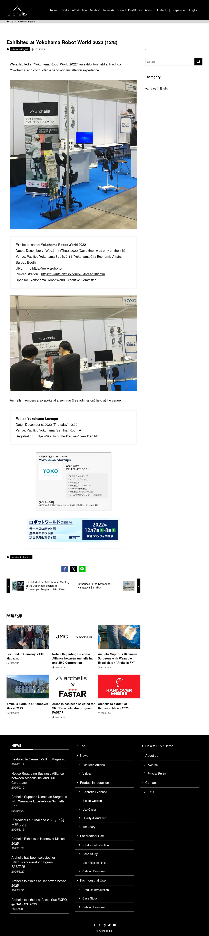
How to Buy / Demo (159, 745)
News (84, 755)
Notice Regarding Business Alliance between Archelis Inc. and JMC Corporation (37, 780)
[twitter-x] (99, 925)
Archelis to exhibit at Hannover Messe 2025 (38, 885)
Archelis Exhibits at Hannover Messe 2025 (38, 843)
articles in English (19, 49)
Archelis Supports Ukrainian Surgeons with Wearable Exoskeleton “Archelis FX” (39, 803)
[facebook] (95, 925)
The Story (88, 826)
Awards (153, 764)
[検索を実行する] (198, 61)
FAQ (151, 792)
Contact (151, 782)
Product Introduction (94, 782)
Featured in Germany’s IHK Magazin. (38, 761)
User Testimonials (94, 862)
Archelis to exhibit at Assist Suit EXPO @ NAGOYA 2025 (39, 904)
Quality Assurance (94, 818)
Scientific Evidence (94, 792)
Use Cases (89, 809)
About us (151, 755)
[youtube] (114, 925)
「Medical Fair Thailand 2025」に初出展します (37, 824)
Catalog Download (94, 871)
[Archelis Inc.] (17, 10)
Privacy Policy (157, 773)
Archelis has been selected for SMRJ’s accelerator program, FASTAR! (33, 864)
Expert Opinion (92, 800)
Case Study (90, 854)
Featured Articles (93, 764)
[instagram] (104, 925)
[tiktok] (109, 925)
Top (83, 745)
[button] (64, 569)
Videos (86, 773)
